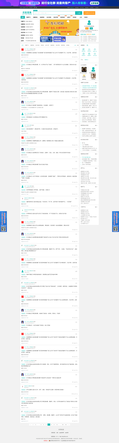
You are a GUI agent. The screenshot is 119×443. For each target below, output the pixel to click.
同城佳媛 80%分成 (85, 174)
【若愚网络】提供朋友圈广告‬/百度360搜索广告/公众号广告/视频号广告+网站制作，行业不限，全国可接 (51, 262)
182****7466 (26, 113)
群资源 (74, 17)
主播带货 (31, 35)
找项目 (86, 17)
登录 (87, 28)
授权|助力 (30, 21)
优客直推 (53, 432)
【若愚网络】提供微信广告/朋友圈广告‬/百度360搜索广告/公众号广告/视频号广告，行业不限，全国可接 (51, 52)
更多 (96, 65)
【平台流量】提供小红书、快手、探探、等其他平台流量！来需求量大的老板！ (45, 389)
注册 (91, 28)
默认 (75, 45)
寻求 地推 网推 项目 (86, 157)
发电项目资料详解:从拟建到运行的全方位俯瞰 (92, 132)
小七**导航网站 (85, 144)
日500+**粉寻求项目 (86, 164)
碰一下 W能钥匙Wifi (86, 162)
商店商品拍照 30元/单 (85, 198)
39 (62, 424)
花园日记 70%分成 (85, 176)
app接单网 (61, 432)
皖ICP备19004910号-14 (55, 440)
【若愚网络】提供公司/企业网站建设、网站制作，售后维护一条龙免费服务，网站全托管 (47, 225)
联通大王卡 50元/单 (85, 196)
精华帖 (67, 45)
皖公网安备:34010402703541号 (68, 440)
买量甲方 (28, 17)
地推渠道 (42, 17)
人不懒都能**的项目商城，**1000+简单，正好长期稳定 (94, 160)
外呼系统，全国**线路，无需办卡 (89, 118)
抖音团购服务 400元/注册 (86, 193)
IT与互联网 (28, 40)
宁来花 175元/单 (92, 216)
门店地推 (27, 26)
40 (65, 424)
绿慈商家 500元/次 (85, 211)
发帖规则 (86, 7)
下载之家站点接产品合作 (87, 146)
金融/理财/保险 (33, 40)
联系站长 (46, 440)
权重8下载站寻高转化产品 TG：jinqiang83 (91, 148)
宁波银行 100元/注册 (85, 220)
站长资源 (49, 17)
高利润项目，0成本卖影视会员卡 (89, 121)
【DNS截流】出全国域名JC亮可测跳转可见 (36, 117)
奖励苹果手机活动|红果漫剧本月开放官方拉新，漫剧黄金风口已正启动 (97, 89)
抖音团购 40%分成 (85, 195)
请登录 (68, 7)
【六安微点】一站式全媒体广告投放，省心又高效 (38, 325)
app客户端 (28, 29)
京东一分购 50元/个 (85, 203)
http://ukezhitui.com (64, 436)
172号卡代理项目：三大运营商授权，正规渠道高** (93, 150)
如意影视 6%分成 (84, 210)
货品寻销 (56, 17)
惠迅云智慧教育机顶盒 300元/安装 (88, 200)
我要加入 (86, 59)
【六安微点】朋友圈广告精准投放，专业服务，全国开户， (40, 105)
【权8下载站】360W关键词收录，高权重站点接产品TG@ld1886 (42, 274)
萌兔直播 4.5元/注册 (85, 173)
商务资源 (27, 38)
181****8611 (26, 48)
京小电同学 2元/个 (85, 223)
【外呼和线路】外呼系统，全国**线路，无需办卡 (38, 190)
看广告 (83, 143)
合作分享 (47, 45)
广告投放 (96, 7)
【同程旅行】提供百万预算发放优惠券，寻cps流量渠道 (94, 87)
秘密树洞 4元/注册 (85, 171)
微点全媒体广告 (27, 60)
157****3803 (26, 125)
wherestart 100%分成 (85, 181)
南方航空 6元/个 (84, 218)
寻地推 (27, 21)
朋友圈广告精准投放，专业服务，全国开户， (91, 128)
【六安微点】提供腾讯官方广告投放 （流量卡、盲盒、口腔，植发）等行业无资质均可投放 (48, 152)
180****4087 (26, 101)
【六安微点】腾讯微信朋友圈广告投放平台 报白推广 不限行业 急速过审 (43, 378)
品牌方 (68, 17)
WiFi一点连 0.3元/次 (85, 221)
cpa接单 (66, 432)
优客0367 (26, 197)
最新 (78, 45)
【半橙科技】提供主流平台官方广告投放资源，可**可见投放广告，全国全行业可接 (46, 213)
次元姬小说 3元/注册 (85, 179)
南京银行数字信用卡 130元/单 (87, 191)
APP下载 (35, 7)
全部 (22, 45)
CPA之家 (31, 38)
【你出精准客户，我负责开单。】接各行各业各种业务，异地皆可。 (42, 129)
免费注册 (71, 7)
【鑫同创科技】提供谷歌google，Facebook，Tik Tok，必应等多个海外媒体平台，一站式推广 (49, 201)
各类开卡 (31, 26)
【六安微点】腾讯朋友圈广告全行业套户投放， (37, 164)
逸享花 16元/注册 (92, 183)
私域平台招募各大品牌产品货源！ (89, 136)
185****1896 (26, 186)
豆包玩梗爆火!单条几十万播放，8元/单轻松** (91, 91)
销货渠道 (62, 17)
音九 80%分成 (93, 178)
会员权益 (91, 7)
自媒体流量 (28, 24)
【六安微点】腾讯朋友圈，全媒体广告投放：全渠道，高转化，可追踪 (43, 313)
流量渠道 (35, 17)
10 (56, 424)
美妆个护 (27, 32)
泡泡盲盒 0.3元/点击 (85, 213)
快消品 (30, 32)
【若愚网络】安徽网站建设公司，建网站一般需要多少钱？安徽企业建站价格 (44, 141)
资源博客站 (32, 29)
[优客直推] (27, 13)
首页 (23, 17)
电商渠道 (27, 35)
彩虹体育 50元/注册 (85, 178)
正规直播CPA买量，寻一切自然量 (89, 86)
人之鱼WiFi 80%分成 (85, 215)
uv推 (57, 432)
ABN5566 (26, 209)
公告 (81, 17)
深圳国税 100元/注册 (85, 201)
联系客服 (76, 7)
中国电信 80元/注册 (85, 190)
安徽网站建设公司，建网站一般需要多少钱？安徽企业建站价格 (95, 116)
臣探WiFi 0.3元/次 (84, 216)
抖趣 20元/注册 (84, 183)
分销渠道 (32, 24)
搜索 (79, 13)
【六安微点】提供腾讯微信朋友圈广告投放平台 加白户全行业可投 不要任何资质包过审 (47, 237)
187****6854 (26, 270)
